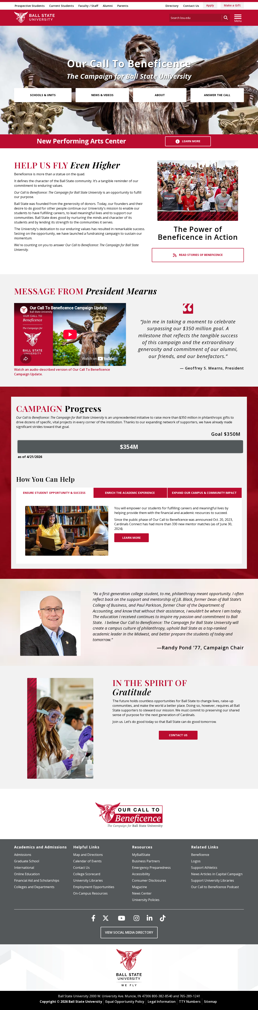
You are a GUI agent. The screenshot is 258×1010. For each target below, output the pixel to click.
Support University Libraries (212, 880)
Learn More (190, 141)
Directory (172, 6)
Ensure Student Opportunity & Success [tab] (54, 493)
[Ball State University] (129, 968)
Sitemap (210, 1001)
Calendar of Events (87, 861)
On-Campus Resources (90, 893)
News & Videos (102, 95)
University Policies (145, 900)
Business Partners (146, 861)
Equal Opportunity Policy (124, 1001)
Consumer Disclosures (149, 880)
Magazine (139, 887)
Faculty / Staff (88, 6)
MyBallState (141, 854)
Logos (196, 861)
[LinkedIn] (149, 918)
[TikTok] (162, 918)
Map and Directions (88, 854)
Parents (122, 6)
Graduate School (26, 861)
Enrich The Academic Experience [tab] (130, 493)
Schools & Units (43, 95)
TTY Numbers (190, 1001)
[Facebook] (93, 918)
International (24, 867)
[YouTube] (121, 918)
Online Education (27, 874)
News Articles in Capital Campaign (216, 874)
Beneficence (200, 854)
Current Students (61, 6)
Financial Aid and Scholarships (36, 880)
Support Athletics (204, 867)
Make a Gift (232, 5)
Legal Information (162, 1001)
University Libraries (88, 880)
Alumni (108, 6)
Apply (210, 5)
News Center (142, 893)
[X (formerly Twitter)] (105, 918)
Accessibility (141, 874)
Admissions (22, 854)
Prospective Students (30, 6)
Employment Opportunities (93, 887)
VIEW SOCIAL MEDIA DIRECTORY (129, 932)
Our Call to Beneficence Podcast (215, 887)
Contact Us (191, 6)
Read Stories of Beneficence (200, 255)
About (160, 95)
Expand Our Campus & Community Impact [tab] (204, 493)
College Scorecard (86, 874)
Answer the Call (217, 95)
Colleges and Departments (34, 887)
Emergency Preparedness (151, 867)
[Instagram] (136, 918)
